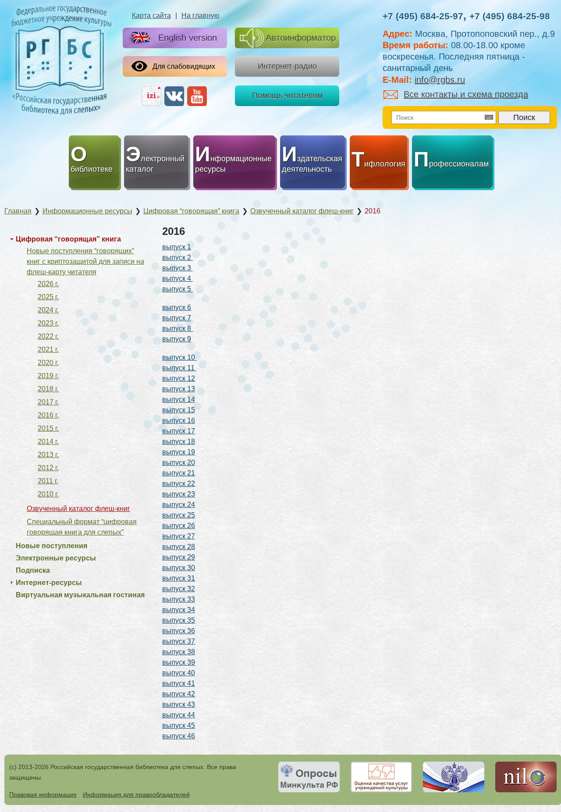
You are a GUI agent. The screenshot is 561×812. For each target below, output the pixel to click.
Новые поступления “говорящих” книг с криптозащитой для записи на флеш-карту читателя (85, 261)
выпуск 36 (178, 631)
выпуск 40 (178, 673)
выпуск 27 (178, 536)
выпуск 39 (178, 662)
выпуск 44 (178, 715)
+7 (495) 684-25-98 (509, 16)
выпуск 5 (177, 289)
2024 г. (48, 310)
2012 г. (48, 468)
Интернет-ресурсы (49, 582)
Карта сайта (151, 15)
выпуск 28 (178, 546)
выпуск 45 (178, 725)
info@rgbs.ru (440, 80)
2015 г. (48, 428)
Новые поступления (51, 546)
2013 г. (48, 454)
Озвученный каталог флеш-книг (78, 508)
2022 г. (48, 336)
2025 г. (48, 297)
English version (187, 38)
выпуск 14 (178, 399)
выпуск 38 (178, 652)
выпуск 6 (176, 307)
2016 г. (48, 415)
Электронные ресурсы (56, 558)
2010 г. (48, 494)
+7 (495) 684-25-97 (423, 16)
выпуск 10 (179, 357)
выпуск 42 (178, 694)
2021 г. (48, 349)
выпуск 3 (177, 268)
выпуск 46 (178, 736)
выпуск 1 (176, 247)
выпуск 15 (178, 410)
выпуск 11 (179, 368)
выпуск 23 (178, 494)
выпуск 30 (178, 567)
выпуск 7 (176, 318)
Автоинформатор (301, 38)
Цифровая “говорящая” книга (68, 239)
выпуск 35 (178, 620)
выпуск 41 (178, 683)
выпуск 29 (178, 557)
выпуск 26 (178, 525)
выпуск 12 (178, 378)
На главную (200, 15)
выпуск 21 (178, 473)
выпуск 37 (178, 641)
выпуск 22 (178, 483)
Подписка (33, 570)
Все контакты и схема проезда (466, 94)
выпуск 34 (178, 609)
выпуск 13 (178, 389)
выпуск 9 (176, 339)
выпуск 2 (177, 257)
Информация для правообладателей (136, 794)
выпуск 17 (178, 431)
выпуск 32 (178, 588)
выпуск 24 (178, 504)
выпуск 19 (178, 452)
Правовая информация (43, 794)
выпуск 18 (178, 441)
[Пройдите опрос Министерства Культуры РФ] (309, 777)
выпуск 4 (177, 278)
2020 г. (48, 362)
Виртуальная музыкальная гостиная (80, 595)
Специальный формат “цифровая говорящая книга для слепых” (82, 527)
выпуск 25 (178, 515)
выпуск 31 (178, 578)
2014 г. (48, 441)
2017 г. (48, 402)
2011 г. (48, 481)
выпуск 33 (178, 599)
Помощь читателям (287, 95)
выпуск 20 (178, 462)
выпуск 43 (178, 704)
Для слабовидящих (184, 66)
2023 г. (48, 323)
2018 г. (48, 389)
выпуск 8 (177, 328)
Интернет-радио (287, 66)
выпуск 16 (178, 420)
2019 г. (48, 375)
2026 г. (48, 283)
